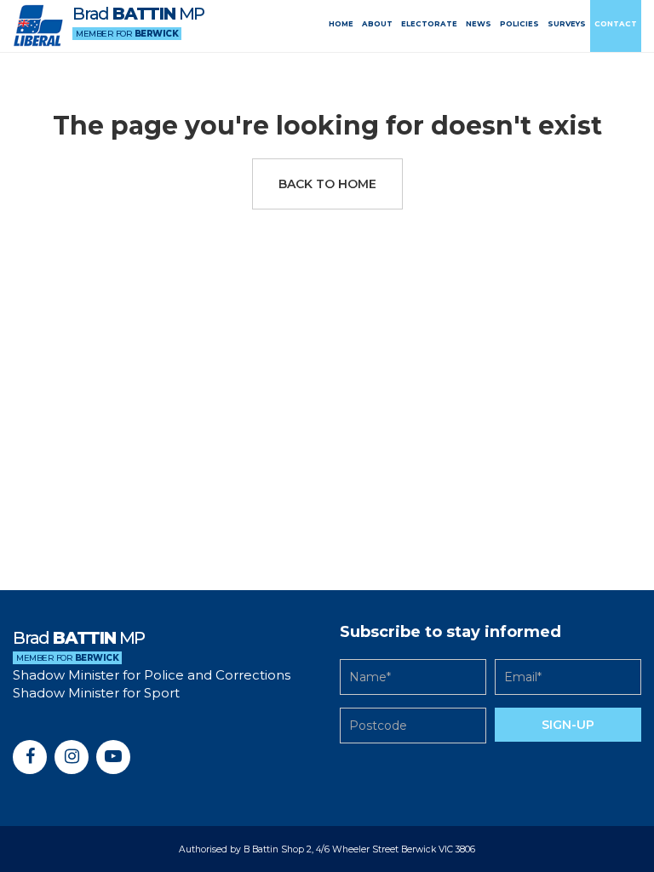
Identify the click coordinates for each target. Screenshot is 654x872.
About (377, 24)
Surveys (567, 24)
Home (341, 24)
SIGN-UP (568, 724)
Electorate (429, 24)
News (478, 24)
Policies (519, 24)
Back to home (327, 184)
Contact (615, 24)
